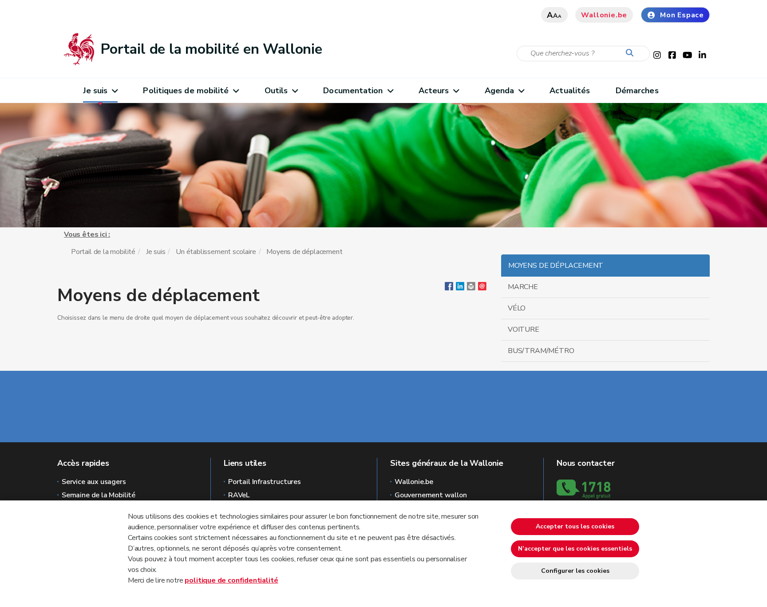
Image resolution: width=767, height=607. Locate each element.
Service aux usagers (94, 481)
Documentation (353, 90)
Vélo (517, 308)
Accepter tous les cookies (575, 526)
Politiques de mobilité (186, 90)
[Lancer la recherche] (631, 53)
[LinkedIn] (460, 288)
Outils (276, 90)
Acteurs (434, 90)
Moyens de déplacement (555, 265)
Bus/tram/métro (541, 351)
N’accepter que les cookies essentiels (575, 548)
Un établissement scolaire (216, 252)
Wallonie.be (604, 15)
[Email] (482, 288)
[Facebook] (449, 288)
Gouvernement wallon (431, 495)
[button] (471, 288)
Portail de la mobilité (103, 252)
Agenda (499, 90)
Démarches (637, 90)
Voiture (523, 329)
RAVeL (238, 495)
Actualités (570, 90)
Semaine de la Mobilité (98, 495)
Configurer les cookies (575, 571)
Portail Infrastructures (264, 481)
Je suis (95, 90)
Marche (523, 287)
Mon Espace (682, 15)
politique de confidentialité (231, 580)
